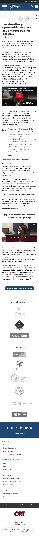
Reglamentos (8, 485)
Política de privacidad (26, 505)
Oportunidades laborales (12, 482)
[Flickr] (31, 428)
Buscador (31, 6)
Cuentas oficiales (19, 433)
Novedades (7, 12)
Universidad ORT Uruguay (19, 515)
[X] (12, 428)
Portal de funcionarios (11, 478)
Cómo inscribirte (9, 451)
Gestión (6, 466)
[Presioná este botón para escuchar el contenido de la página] (27, 18)
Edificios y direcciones (10, 494)
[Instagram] (17, 428)
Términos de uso (11, 505)
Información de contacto (12, 497)
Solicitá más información (12, 454)
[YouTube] (26, 428)
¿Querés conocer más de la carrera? (19, 288)
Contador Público (21, 65)
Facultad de (16, 6)
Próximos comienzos (10, 445)
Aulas (5, 463)
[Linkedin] (21, 428)
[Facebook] (8, 428)
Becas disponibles (9, 448)
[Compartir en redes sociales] (20, 18)
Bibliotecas (7, 470)
